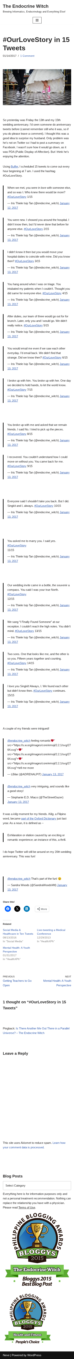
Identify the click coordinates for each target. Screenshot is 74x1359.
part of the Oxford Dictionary (38, 818)
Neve (6, 1355)
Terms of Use (26, 1207)
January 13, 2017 (53, 774)
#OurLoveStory (16, 196)
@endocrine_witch (18, 740)
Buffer (14, 166)
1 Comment (27, 55)
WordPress (34, 1355)
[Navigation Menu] (37, 20)
